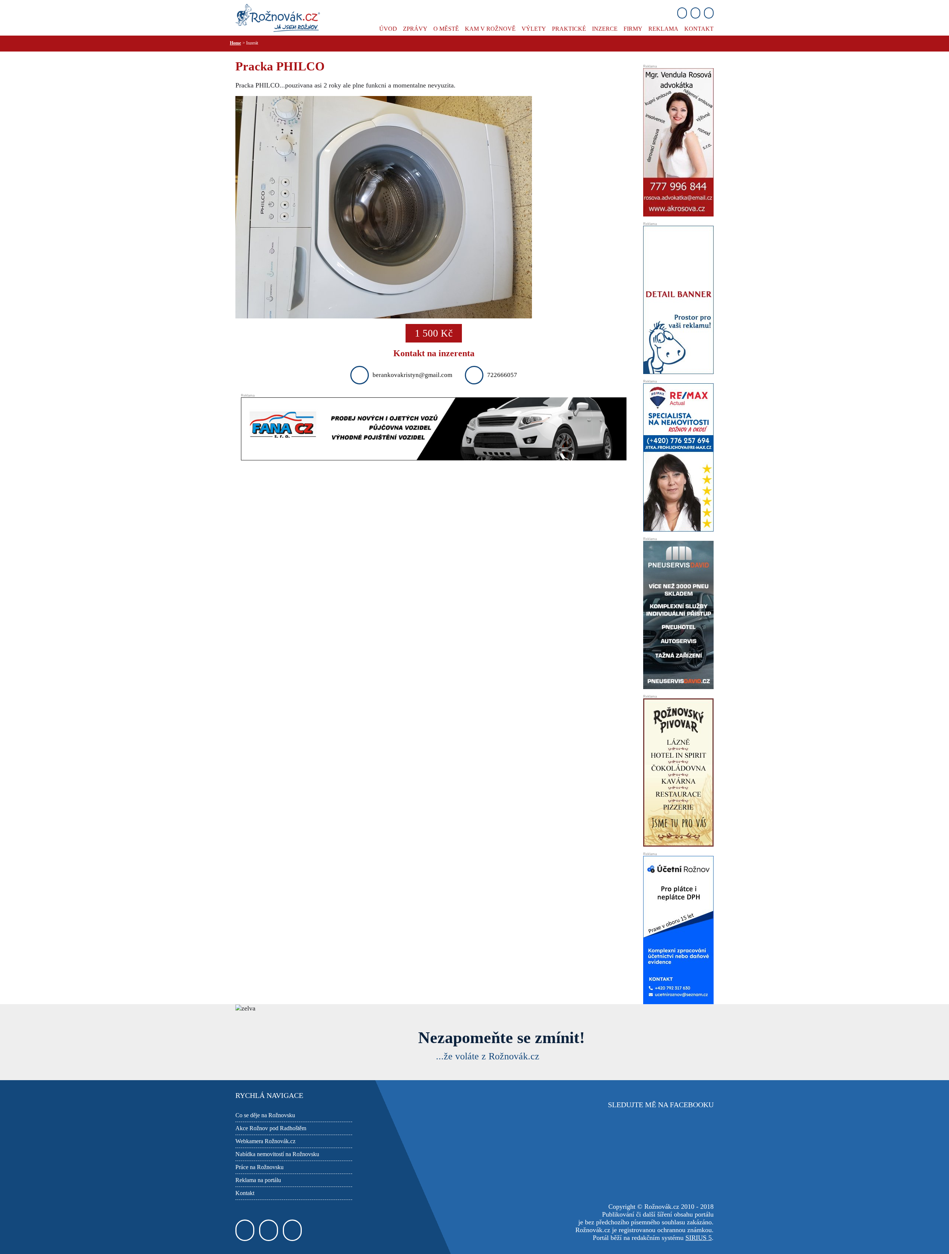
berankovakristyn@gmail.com (412, 374)
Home (235, 43)
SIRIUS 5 (698, 1237)
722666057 (502, 374)
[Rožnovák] (277, 17)
